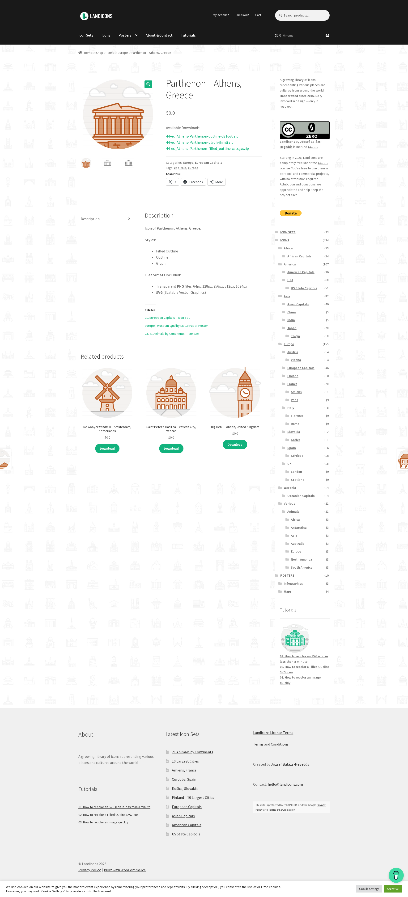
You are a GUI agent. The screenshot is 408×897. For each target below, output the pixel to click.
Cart (258, 15)
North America (301, 559)
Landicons (287, 141)
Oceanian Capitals (301, 496)
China (291, 312)
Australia (298, 543)
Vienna (296, 360)
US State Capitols (304, 288)
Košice (295, 440)
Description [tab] (90, 218)
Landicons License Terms (273, 732)
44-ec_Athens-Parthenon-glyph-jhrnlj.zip (200, 142)
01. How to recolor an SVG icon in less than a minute (114, 807)
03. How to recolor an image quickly (103, 822)
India (291, 320)
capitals (180, 168)
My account (221, 15)
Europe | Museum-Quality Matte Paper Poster (176, 325)
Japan (292, 328)
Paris (294, 400)
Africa (288, 248)
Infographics (293, 583)
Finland (292, 376)
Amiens (296, 392)
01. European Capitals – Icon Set (167, 317)
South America (302, 567)
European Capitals (208, 162)
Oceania (290, 488)
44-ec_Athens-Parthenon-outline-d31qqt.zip (202, 136)
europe (193, 168)
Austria (292, 352)
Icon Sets (85, 35)
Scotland (297, 480)
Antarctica (299, 527)
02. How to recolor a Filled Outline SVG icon (108, 815)
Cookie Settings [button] (369, 889)
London (296, 471)
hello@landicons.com (285, 784)
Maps (288, 591)
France (292, 384)
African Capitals (299, 256)
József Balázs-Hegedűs (290, 764)
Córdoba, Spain (184, 779)
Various (289, 503)
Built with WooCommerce (125, 870)
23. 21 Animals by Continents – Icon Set (172, 333)
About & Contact (159, 35)
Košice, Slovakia (185, 788)
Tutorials (188, 35)
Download (107, 448)
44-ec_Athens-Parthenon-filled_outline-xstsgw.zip (207, 148)
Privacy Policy (89, 870)
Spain (291, 448)
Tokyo (295, 336)
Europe (123, 52)
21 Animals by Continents (192, 752)
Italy (290, 408)
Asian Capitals (298, 304)
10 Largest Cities (185, 761)
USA (290, 280)
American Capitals (300, 272)
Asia (287, 296)
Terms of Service (278, 809)
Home (88, 52)
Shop (99, 52)
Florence (297, 416)
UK (289, 463)
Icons (106, 35)
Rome (295, 424)
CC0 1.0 (313, 147)
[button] (148, 84)
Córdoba (297, 455)
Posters (125, 35)
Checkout (242, 15)
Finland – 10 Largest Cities (193, 797)
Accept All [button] (393, 889)
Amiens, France (184, 770)
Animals (293, 511)
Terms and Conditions (271, 744)
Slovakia (293, 432)
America (290, 264)
